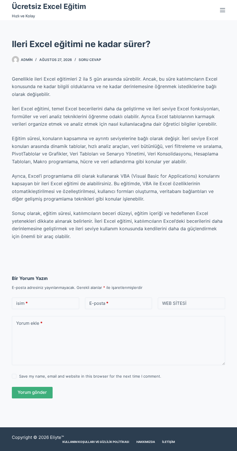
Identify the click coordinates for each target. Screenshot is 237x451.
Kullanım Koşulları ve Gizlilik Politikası (95, 441)
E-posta (98, 303)
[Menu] (222, 10)
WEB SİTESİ (174, 303)
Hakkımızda (145, 441)
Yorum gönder (32, 392)
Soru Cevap (90, 59)
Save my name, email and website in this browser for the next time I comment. (90, 376)
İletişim (168, 441)
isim (22, 303)
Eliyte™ (57, 437)
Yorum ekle (29, 323)
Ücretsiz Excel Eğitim (49, 6)
